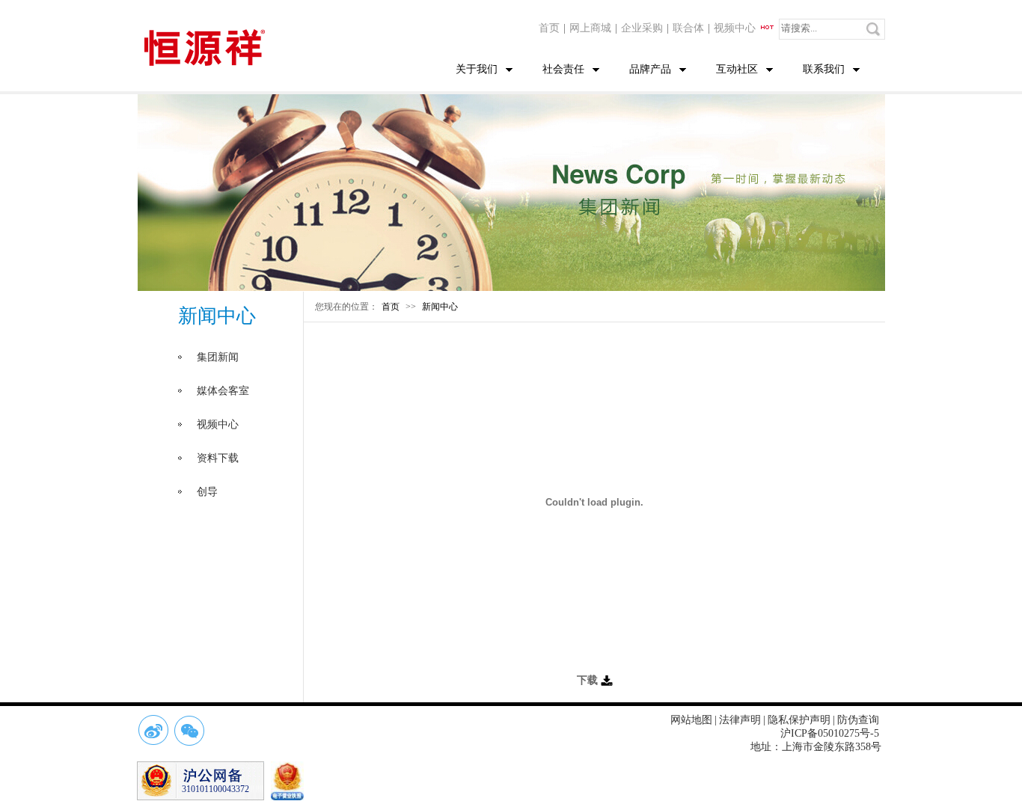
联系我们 (824, 69)
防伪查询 (858, 719)
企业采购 (642, 28)
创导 (207, 491)
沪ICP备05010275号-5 (829, 733)
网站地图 (691, 719)
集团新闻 (218, 357)
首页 (549, 28)
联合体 (688, 28)
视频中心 (736, 28)
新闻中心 (440, 306)
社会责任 (563, 69)
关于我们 (477, 69)
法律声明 (740, 719)
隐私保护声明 (799, 719)
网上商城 (590, 28)
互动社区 (737, 69)
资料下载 (218, 458)
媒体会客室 (223, 390)
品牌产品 (650, 69)
